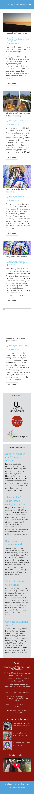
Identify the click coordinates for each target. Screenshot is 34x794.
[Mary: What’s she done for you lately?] (17, 176)
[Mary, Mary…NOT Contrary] (17, 248)
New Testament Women (16, 121)
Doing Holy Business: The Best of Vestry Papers (17, 711)
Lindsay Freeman (14, 43)
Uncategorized (11, 41)
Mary (27, 39)
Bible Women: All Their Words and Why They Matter (17, 668)
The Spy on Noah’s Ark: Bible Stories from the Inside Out (17, 680)
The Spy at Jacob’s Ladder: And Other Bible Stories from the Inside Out (17, 687)
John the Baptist (14, 120)
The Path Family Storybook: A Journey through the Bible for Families (17, 698)
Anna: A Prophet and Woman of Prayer (15, 457)
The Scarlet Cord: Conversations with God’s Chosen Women (17, 674)
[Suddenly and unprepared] (17, 22)
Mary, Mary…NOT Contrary (17, 257)
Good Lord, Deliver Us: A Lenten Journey (17, 705)
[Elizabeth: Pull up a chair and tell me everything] (17, 101)
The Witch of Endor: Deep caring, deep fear (15, 501)
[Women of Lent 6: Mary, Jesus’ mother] (17, 322)
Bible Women (11, 39)
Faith (19, 345)
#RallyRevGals (23, 38)
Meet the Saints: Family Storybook (17, 693)
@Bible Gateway (14, 38)
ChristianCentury (20, 39)
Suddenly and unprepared (16, 33)
